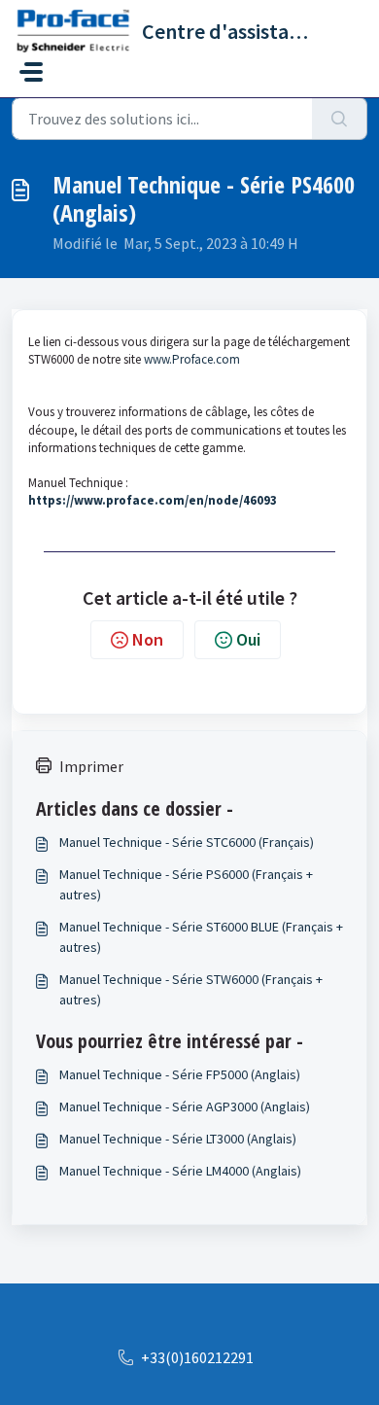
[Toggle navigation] (31, 71)
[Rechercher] (339, 118)
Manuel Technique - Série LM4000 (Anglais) (180, 1170)
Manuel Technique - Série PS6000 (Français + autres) (186, 884)
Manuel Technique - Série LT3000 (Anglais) (177, 1138)
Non (147, 639)
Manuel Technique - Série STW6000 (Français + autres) (191, 989)
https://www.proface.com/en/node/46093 (152, 500)
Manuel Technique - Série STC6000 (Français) (186, 842)
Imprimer (91, 766)
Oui (248, 639)
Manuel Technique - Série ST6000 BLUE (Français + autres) (201, 937)
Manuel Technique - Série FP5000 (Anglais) (179, 1074)
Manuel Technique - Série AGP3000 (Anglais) (184, 1106)
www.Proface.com (192, 359)
